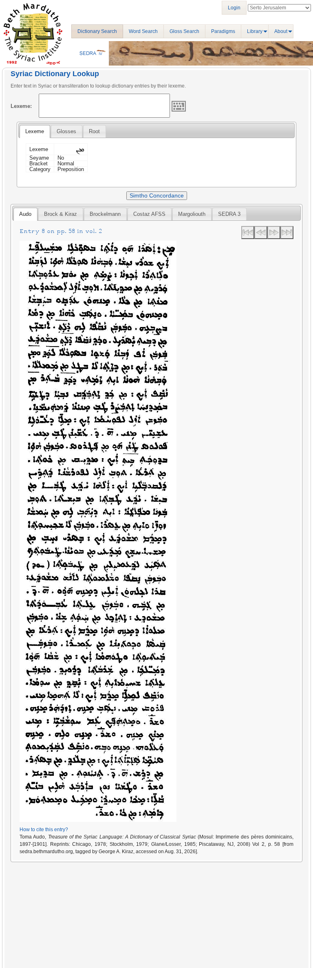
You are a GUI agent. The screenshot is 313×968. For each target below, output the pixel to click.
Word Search (143, 31)
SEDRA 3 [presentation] (229, 214)
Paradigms (223, 31)
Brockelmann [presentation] (105, 214)
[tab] (35, 131)
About (280, 31)
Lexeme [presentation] (34, 131)
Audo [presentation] (25, 214)
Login (234, 8)
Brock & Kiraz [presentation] (60, 214)
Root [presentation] (94, 131)
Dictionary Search (97, 31)
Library (254, 31)
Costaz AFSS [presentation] (149, 214)
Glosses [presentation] (66, 131)
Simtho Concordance (157, 195)
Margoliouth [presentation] (191, 214)
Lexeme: (21, 106)
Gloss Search (184, 31)
